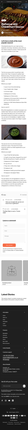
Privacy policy (10, 422)
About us (5, 317)
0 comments (24, 194)
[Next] (26, 1)
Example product (6, 282)
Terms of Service (19, 250)
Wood (4, 339)
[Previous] (1, 1)
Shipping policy (22, 422)
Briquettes (5, 337)
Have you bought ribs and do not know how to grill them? (15, 202)
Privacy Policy (10, 250)
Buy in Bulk (5, 341)
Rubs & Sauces (6, 343)
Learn (4, 323)
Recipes (3, 20)
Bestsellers (5, 333)
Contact (4, 325)
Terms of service (16, 422)
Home (4, 315)
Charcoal (5, 335)
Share (4, 194)
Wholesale (5, 321)
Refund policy (5, 422)
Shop (4, 319)
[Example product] (11, 270)
